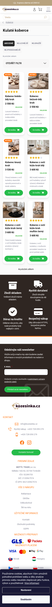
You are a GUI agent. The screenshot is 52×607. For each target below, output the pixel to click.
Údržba (26, 498)
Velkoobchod (26, 503)
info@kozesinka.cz (29, 424)
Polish (41, 568)
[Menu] (48, 9)
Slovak (16, 559)
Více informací (31, 583)
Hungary (41, 559)
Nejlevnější (22, 43)
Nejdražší (36, 43)
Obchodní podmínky (26, 524)
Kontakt (26, 519)
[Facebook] (21, 442)
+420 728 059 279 (29, 434)
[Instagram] (28, 442)
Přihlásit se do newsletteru (17, 389)
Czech (16, 568)
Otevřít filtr (14, 63)
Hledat (45, 17)
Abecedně (8, 43)
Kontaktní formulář (26, 452)
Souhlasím (26, 599)
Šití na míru (26, 507)
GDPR (26, 529)
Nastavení (26, 590)
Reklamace (26, 494)
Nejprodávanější (12, 50)
